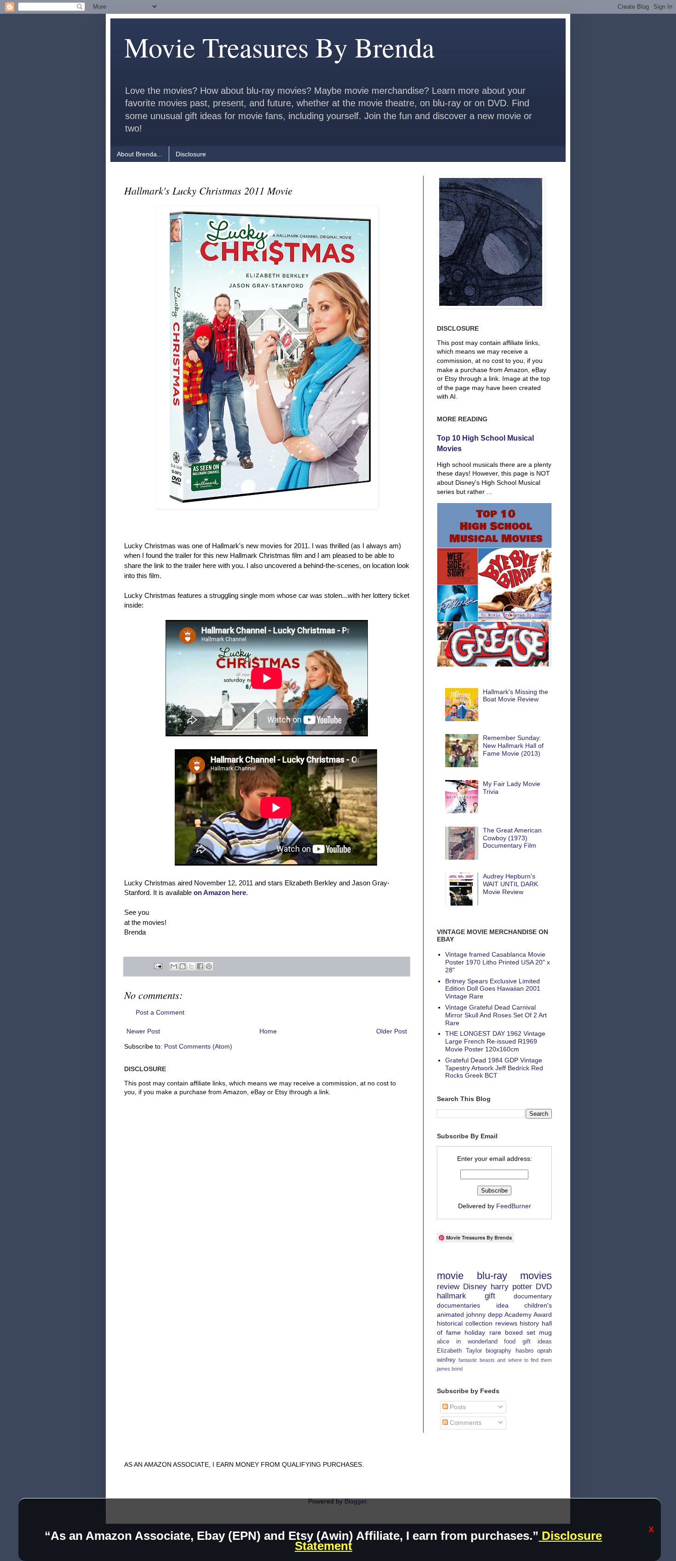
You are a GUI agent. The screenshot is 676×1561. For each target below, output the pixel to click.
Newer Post (143, 1031)
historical (450, 1323)
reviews (506, 1323)
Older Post (391, 1031)
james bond (450, 1369)
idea (502, 1305)
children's (538, 1305)
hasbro (524, 1351)
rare (495, 1332)
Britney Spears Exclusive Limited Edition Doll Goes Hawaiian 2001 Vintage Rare (492, 988)
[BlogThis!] (182, 966)
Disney (475, 1286)
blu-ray (492, 1275)
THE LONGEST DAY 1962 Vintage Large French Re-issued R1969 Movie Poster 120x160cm (495, 1041)
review (448, 1286)
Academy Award (528, 1314)
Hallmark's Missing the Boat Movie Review (515, 695)
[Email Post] (157, 966)
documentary (533, 1296)
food (510, 1341)
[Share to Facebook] (200, 966)
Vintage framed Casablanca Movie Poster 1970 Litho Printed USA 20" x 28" (497, 962)
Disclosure (191, 154)
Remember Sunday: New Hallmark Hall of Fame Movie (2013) (513, 745)
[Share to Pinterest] (208, 966)
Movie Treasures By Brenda (279, 47)
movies (536, 1275)
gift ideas (537, 1341)
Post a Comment (160, 1012)
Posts (457, 1407)
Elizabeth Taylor (459, 1351)
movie (450, 1275)
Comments (464, 1422)
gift (490, 1295)
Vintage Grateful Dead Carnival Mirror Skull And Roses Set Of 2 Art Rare (496, 1015)
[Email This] (173, 966)
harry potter (511, 1286)
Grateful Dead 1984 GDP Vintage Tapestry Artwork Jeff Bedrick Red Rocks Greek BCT (494, 1067)
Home (268, 1031)
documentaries (458, 1305)
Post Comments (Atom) (198, 1046)
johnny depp (484, 1314)
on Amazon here (220, 892)
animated (450, 1314)
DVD (544, 1286)
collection (479, 1323)
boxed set (520, 1332)
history (529, 1323)
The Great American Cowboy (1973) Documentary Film (512, 837)
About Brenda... (139, 154)
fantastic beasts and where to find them (505, 1360)
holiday (474, 1332)
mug (545, 1332)
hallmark (451, 1295)
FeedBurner (513, 1206)
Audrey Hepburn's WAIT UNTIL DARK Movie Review (510, 883)
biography (498, 1351)
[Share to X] (191, 966)
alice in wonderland (467, 1341)
